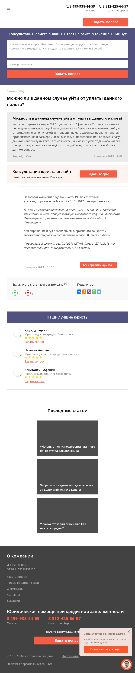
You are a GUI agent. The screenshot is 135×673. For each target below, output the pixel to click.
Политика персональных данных (29, 664)
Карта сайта (70, 656)
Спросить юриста (100, 265)
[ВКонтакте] (79, 291)
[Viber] (89, 291)
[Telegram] (99, 291)
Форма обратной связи (23, 583)
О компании (15, 589)
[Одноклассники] (84, 291)
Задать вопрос (105, 22)
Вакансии (13, 601)
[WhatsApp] (94, 291)
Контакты (13, 595)
